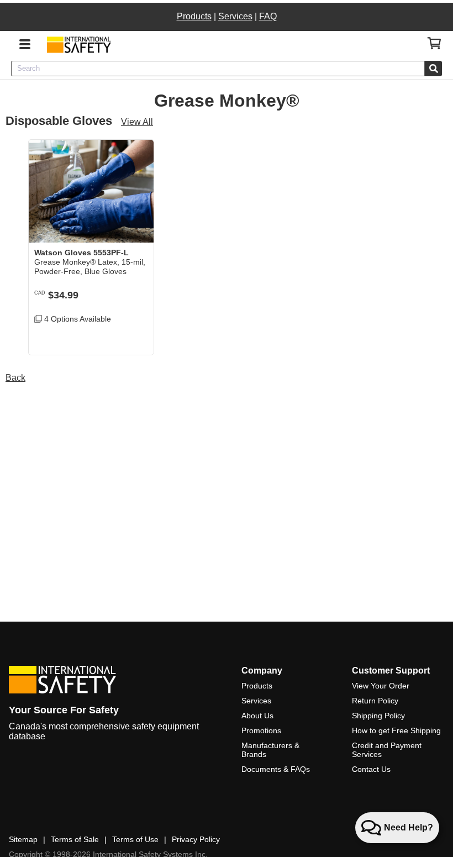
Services (235, 16)
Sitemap (23, 839)
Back (15, 377)
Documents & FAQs (275, 769)
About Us (257, 715)
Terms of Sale (75, 839)
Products (194, 16)
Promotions (261, 730)
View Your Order (380, 685)
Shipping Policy (378, 715)
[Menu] (24, 43)
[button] (137, 338)
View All (137, 122)
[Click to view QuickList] (434, 43)
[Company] (78, 44)
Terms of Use (135, 839)
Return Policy (375, 700)
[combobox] (218, 68)
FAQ (268, 16)
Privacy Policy (196, 839)
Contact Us (371, 769)
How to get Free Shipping (396, 730)
